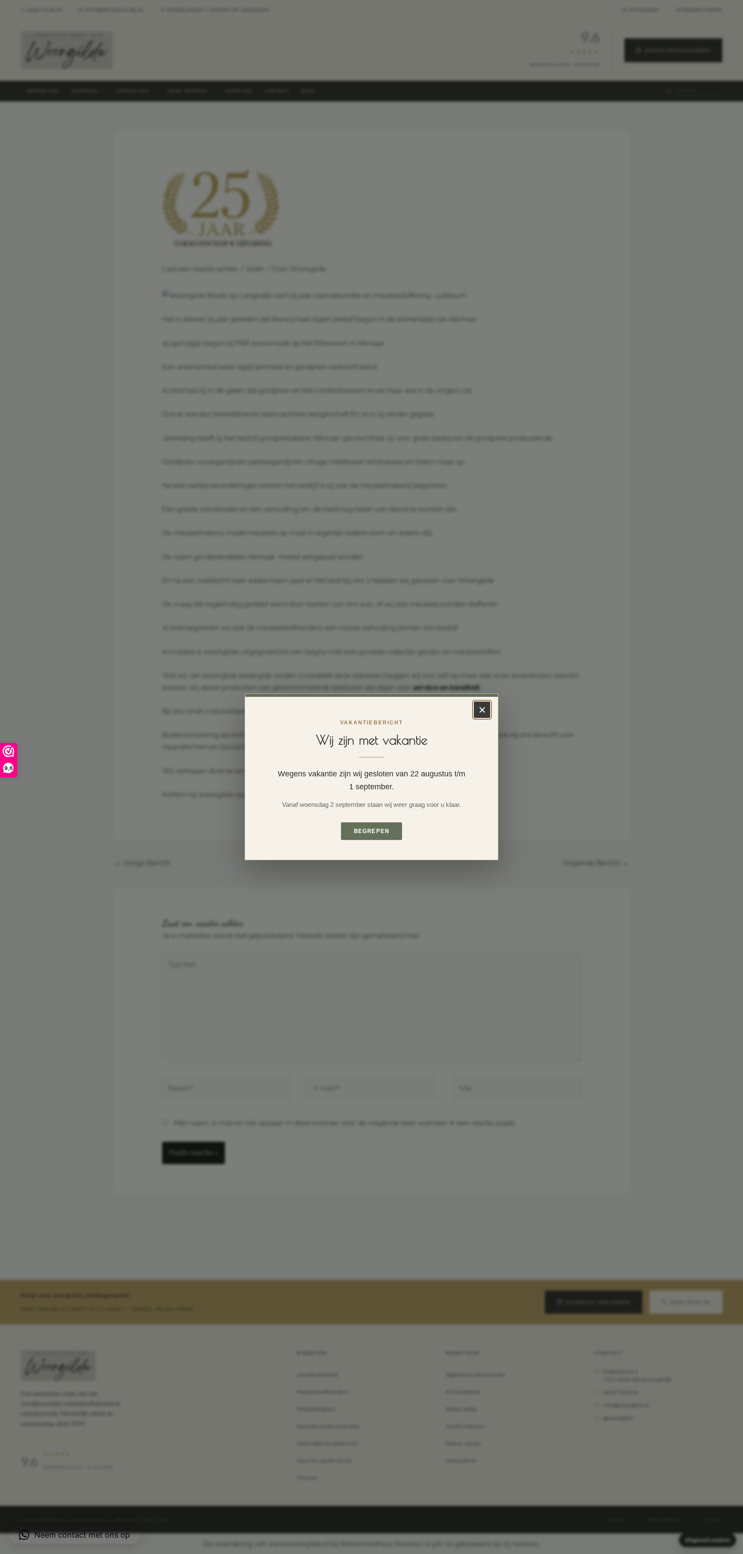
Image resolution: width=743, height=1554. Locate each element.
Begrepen (371, 831)
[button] (74, 1535)
